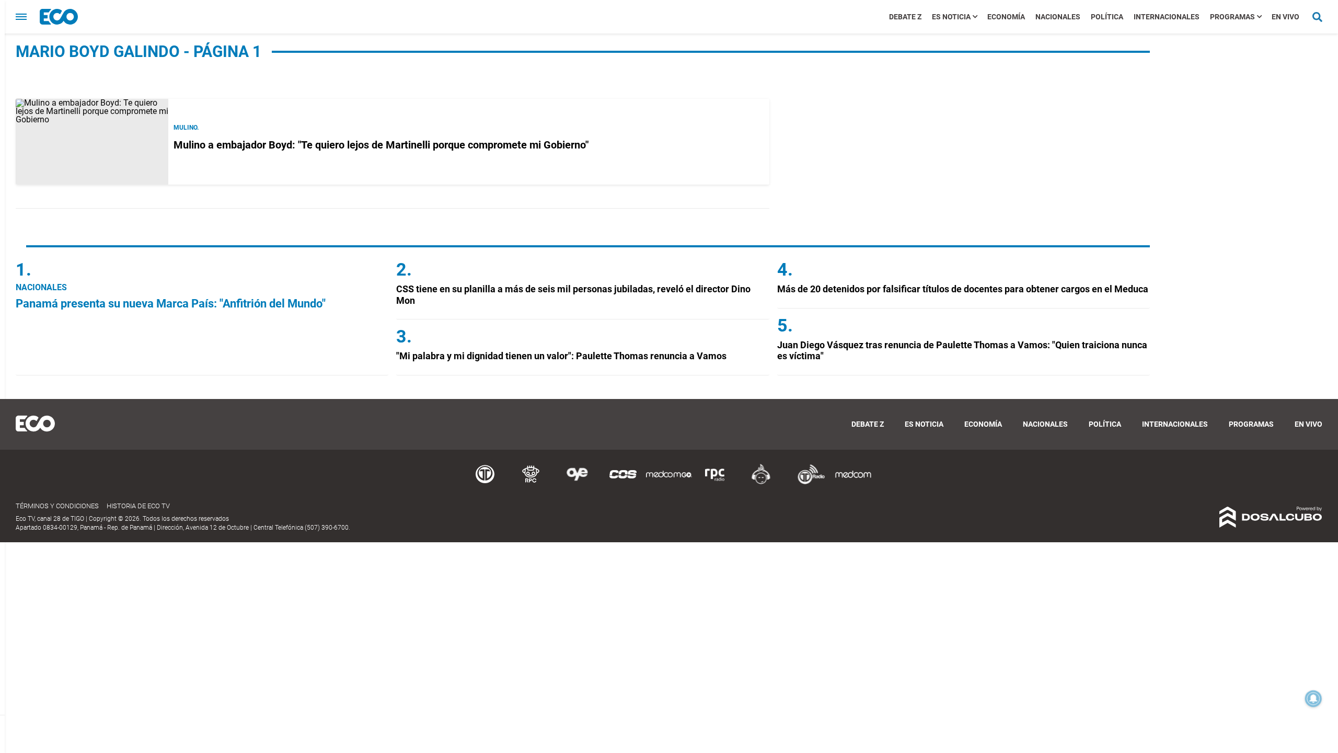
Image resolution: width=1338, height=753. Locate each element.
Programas (1232, 16)
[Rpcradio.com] (715, 482)
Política (1107, 16)
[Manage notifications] (1313, 698)
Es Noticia (951, 16)
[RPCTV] (531, 482)
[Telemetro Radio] (807, 482)
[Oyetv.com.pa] (577, 482)
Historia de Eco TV (138, 506)
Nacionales (1057, 16)
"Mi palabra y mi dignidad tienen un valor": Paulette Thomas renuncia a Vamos (561, 355)
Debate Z (905, 16)
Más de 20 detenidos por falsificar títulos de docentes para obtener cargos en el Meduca (962, 288)
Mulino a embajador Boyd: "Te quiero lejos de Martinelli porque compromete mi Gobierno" (381, 145)
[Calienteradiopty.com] (761, 482)
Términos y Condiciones (57, 506)
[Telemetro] (485, 482)
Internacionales (1166, 16)
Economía (1006, 16)
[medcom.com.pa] (853, 482)
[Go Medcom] (669, 482)
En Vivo (1285, 16)
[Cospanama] (623, 482)
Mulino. (186, 127)
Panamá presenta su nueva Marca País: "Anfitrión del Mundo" (171, 303)
